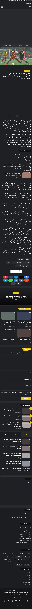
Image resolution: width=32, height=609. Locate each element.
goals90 (9, 590)
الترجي (20, 259)
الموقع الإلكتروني (27, 385)
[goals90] (28, 3)
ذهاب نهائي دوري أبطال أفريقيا (21, 262)
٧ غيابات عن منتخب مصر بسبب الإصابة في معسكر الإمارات (9, 340)
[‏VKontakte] (21, 280)
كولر (8, 262)
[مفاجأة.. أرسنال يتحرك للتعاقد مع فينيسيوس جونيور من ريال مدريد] (26, 411)
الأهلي (27, 259)
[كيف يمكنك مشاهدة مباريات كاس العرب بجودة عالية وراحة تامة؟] (26, 175)
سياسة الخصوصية (27, 579)
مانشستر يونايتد (19, 564)
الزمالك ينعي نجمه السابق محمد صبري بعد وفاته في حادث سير (24, 323)
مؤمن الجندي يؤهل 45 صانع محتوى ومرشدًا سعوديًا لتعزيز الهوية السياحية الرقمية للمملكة (11, 424)
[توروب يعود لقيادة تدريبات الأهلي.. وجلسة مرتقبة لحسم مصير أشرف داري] (8, 316)
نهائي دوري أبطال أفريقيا (22, 266)
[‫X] (21, 277)
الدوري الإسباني (22, 553)
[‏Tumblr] (10, 277)
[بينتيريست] (5, 277)
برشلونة (14, 559)
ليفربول (3, 561)
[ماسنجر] (16, 280)
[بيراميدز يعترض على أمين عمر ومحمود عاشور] (26, 158)
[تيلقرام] (5, 280)
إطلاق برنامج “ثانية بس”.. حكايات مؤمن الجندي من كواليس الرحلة (14, 45)
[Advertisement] (16, 26)
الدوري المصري (19, 556)
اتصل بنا (29, 577)
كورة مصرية (22, 67)
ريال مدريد (17, 561)
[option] (16, 296)
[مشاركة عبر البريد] (18, 283)
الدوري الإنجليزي (14, 553)
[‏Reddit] (26, 280)
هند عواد (27, 116)
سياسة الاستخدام (27, 584)
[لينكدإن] (16, 277)
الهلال (29, 559)
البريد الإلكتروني (27, 379)
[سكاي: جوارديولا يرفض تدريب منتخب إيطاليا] (26, 418)
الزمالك (11, 556)
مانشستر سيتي (27, 564)
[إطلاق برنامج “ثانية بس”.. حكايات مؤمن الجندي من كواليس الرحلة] (26, 464)
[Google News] (16, 271)
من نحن (29, 575)
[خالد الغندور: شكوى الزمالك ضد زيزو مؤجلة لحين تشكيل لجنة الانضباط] (24, 333)
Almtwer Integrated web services (20, 592)
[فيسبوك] (26, 277)
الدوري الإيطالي (6, 553)
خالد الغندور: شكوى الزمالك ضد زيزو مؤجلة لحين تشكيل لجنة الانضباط (24, 340)
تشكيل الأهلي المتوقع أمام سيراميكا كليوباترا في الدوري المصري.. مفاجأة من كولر (16, 298)
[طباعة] (13, 283)
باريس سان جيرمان (22, 559)
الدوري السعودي (27, 556)
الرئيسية (27, 67)
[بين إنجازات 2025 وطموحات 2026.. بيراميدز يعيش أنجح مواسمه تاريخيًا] (26, 167)
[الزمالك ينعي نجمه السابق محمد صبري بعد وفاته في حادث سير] (24, 316)
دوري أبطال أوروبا (7, 559)
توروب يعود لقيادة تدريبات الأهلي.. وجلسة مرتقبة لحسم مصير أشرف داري (9, 323)
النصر (7, 556)
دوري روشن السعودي (26, 561)
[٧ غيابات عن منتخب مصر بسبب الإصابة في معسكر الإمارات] (8, 333)
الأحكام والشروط (27, 582)
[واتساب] (10, 280)
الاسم (29, 372)
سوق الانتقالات (10, 561)
